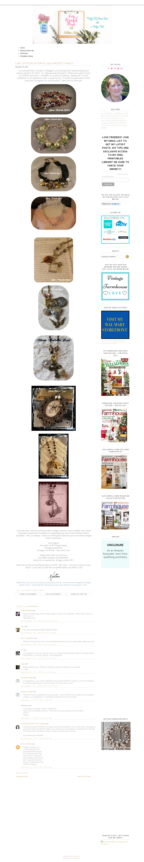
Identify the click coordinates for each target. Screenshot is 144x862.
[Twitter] (111, 69)
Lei (22, 650)
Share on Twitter (79, 594)
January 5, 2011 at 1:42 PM (36, 767)
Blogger (76, 856)
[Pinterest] (115, 69)
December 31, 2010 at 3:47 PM (38, 658)
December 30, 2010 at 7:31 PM (38, 644)
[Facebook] (108, 69)
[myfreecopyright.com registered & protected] (115, 844)
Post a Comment (22, 773)
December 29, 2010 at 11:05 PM (39, 621)
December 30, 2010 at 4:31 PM (38, 633)
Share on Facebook (28, 594)
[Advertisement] (115, 606)
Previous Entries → (84, 776)
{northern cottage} (27, 678)
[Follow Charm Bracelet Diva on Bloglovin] (110, 205)
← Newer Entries (21, 776)
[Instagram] (118, 69)
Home (22, 48)
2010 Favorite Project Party (33, 590)
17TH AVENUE (75, 858)
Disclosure (24, 53)
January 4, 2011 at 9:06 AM (36, 738)
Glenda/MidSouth (26, 610)
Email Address (107, 177)
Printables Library (26, 56)
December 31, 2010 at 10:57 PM (39, 686)
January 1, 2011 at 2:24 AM (36, 700)
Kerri (22, 626)
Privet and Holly (26, 744)
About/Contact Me (27, 50)
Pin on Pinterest (53, 594)
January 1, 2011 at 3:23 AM (36, 718)
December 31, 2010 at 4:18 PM (38, 672)
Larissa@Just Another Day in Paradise (33, 723)
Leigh (23, 664)
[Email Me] (121, 69)
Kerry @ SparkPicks (27, 638)
